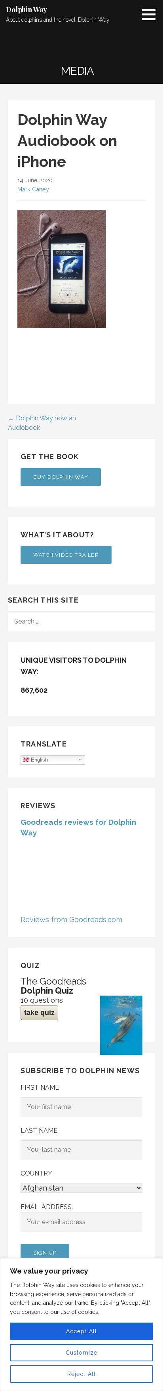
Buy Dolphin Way (60, 477)
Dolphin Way (26, 9)
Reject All (81, 1374)
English (38, 759)
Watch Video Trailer (66, 555)
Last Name (39, 1130)
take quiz (39, 1013)
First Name (40, 1087)
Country (36, 1173)
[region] (81, 1324)
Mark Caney (33, 189)
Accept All (81, 1331)
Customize (82, 1352)
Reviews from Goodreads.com (71, 919)
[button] (151, 14)
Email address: (47, 1207)
